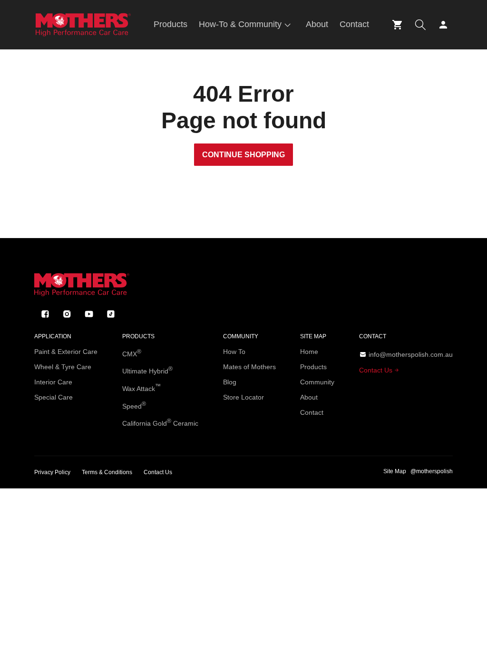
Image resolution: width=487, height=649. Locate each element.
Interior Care (53, 382)
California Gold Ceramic (160, 422)
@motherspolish (431, 471)
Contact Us (376, 370)
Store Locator (243, 397)
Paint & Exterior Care (65, 351)
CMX (131, 353)
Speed (134, 405)
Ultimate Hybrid (147, 370)
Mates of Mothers (249, 367)
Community (317, 382)
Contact (311, 412)
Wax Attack (141, 387)
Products (313, 367)
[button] (246, 24)
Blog (229, 382)
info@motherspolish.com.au (411, 354)
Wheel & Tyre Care (62, 367)
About (309, 397)
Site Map (394, 471)
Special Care (53, 397)
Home (309, 351)
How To (234, 351)
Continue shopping (243, 155)
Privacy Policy (52, 472)
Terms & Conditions (107, 472)
